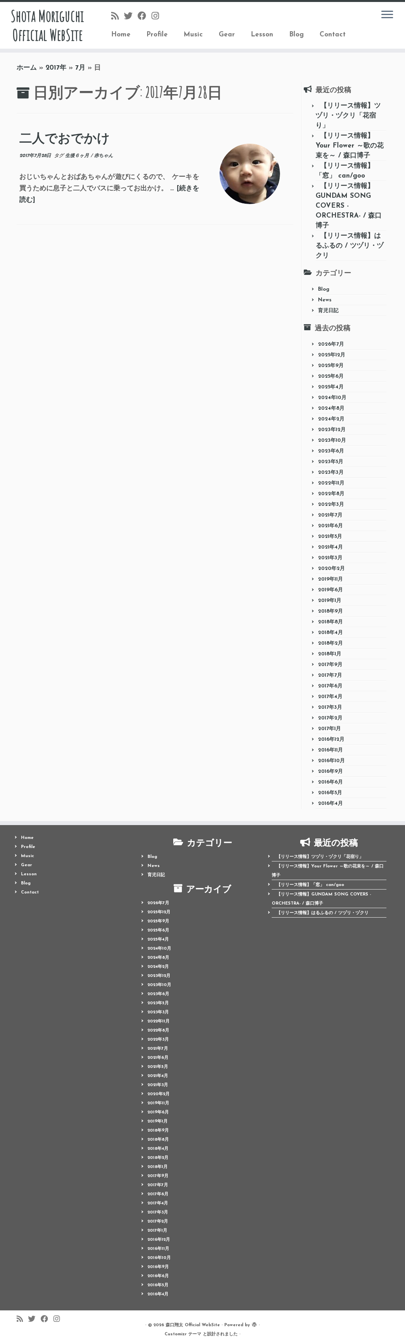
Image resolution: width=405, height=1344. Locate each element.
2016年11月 (330, 750)
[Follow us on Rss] (117, 16)
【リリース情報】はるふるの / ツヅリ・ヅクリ (350, 246)
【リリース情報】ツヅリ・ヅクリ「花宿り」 (348, 115)
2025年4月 (331, 387)
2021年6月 (330, 525)
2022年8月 (331, 493)
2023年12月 (332, 429)
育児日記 (328, 310)
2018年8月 (330, 622)
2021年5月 (330, 536)
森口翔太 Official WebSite (193, 1325)
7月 (80, 67)
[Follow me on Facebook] (144, 16)
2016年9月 (330, 771)
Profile (157, 34)
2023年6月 (331, 451)
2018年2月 (330, 643)
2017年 (55, 67)
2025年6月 (331, 376)
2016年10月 (331, 760)
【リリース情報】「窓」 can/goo (310, 885)
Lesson (262, 34)
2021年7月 (330, 515)
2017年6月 (330, 686)
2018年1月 (329, 654)
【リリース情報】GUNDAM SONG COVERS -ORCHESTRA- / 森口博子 (349, 206)
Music (193, 34)
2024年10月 (332, 397)
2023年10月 (332, 440)
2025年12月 (331, 355)
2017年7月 (330, 675)
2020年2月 (331, 568)
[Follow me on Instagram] (157, 16)
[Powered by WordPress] (254, 1324)
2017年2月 (330, 718)
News (324, 300)
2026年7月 (331, 344)
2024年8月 (331, 408)
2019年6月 (330, 589)
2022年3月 (331, 504)
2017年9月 (330, 664)
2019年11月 (330, 579)
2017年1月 (329, 728)
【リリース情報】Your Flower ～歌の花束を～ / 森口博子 (350, 146)
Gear (227, 34)
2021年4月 (330, 547)
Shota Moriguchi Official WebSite (47, 25)
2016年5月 (330, 792)
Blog (296, 34)
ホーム (27, 67)
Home (121, 34)
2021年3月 (330, 557)
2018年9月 (330, 611)
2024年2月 (331, 419)
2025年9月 (331, 365)
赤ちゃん (103, 155)
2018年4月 (330, 632)
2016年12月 (331, 739)
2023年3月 (331, 472)
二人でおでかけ (64, 138)
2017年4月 (330, 696)
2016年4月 (330, 803)
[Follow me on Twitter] (131, 16)
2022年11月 (331, 483)
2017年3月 (330, 707)
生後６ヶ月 (78, 155)
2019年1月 (329, 600)
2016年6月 (330, 782)
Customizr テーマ (183, 1334)
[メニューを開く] (387, 15)
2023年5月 (330, 461)
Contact (333, 34)
